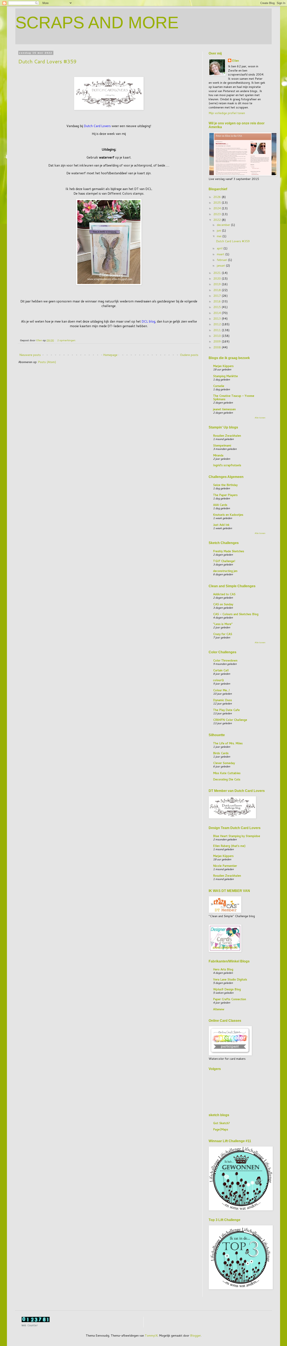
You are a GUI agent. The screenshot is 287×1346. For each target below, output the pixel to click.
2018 (217, 290)
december (224, 225)
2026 (217, 197)
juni (219, 230)
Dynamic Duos (222, 700)
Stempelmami (222, 445)
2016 (217, 301)
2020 (217, 278)
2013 (217, 318)
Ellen (235, 61)
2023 (217, 214)
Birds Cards (221, 753)
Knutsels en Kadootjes (228, 515)
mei (219, 236)
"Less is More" (223, 624)
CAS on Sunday (223, 604)
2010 (217, 336)
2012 (217, 324)
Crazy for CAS (222, 634)
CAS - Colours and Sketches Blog (235, 614)
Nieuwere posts (30, 355)
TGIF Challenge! (224, 561)
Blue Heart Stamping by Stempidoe (236, 836)
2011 (217, 330)
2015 (217, 307)
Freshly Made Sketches (228, 551)
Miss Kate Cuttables (227, 773)
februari (222, 260)
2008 (217, 347)
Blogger (195, 1335)
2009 (217, 341)
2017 (217, 296)
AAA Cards (220, 505)
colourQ (218, 680)
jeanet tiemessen (224, 409)
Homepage (110, 355)
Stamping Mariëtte (225, 376)
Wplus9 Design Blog (227, 989)
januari (221, 265)
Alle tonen (260, 417)
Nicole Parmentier (225, 866)
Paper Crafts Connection (229, 999)
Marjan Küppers (223, 366)
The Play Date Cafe (226, 710)
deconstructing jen (225, 571)
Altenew (218, 1009)
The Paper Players (225, 495)
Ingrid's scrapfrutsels (227, 465)
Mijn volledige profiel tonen (227, 113)
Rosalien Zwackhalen (227, 435)
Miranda (218, 455)
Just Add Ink (221, 525)
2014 (217, 313)
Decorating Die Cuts (226, 779)
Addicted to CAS (224, 594)
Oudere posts (189, 355)
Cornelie (218, 386)
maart (221, 254)
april (220, 248)
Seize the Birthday (225, 485)
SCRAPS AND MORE (97, 22)
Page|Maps (220, 1129)
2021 (217, 273)
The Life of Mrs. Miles (228, 743)
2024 (217, 208)
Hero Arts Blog (223, 969)
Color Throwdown (225, 660)
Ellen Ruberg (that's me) (229, 846)
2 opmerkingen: (66, 340)
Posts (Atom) (47, 362)
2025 (217, 202)
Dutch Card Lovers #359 (47, 61)
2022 (217, 220)
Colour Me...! (221, 690)
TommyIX (151, 1335)
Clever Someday (224, 763)
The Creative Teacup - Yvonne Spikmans (233, 397)
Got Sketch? (221, 1123)
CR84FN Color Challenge (230, 720)
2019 (217, 284)
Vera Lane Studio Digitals (230, 979)
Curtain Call (221, 670)
